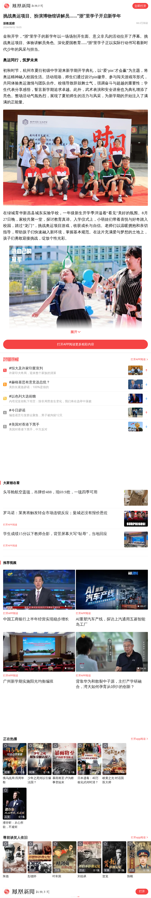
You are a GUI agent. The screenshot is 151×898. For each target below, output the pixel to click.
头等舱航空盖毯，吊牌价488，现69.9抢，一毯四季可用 (50, 492)
